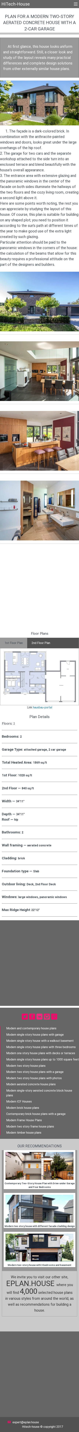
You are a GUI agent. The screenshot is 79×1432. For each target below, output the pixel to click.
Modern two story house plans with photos (34, 1078)
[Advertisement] (39, 590)
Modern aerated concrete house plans (31, 1084)
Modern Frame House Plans (24, 1120)
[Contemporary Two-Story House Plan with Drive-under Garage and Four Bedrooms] (39, 1166)
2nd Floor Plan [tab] (41, 643)
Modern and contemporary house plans (31, 1028)
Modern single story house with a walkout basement (40, 1041)
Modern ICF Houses (19, 1101)
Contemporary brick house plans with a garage (36, 1114)
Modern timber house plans (23, 1132)
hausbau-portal (42, 707)
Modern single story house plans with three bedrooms (41, 1047)
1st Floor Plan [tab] (14, 643)
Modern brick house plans (22, 1108)
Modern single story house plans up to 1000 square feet (42, 1059)
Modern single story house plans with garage (35, 1034)
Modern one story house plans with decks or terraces (40, 1053)
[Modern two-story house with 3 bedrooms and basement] (39, 1247)
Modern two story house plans (26, 1066)
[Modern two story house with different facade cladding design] (39, 1209)
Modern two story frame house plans (30, 1126)
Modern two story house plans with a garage (35, 1072)
